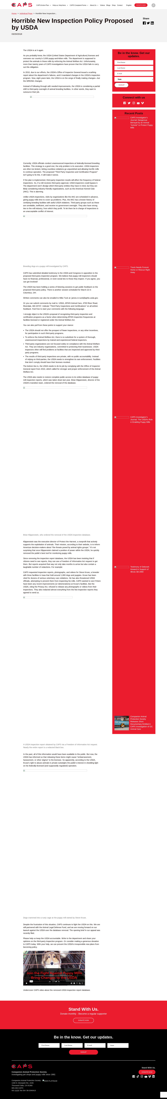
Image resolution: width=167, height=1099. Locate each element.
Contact (119, 5)
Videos (102, 5)
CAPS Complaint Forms (78, 5)
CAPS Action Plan (42, 5)
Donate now (141, 5)
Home (14, 13)
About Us (93, 5)
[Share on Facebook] (144, 23)
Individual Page (26, 13)
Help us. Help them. (59, 5)
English (129, 5)
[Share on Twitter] (148, 23)
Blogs (108, 5)
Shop (114, 5)
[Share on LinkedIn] (152, 23)
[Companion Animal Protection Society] (22, 4)
